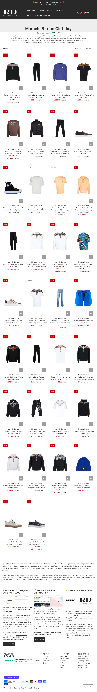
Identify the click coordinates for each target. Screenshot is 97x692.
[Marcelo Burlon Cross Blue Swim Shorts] (83, 298)
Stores (45, 656)
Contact (46, 661)
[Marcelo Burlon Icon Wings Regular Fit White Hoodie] (36, 241)
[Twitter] (13, 656)
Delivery (63, 661)
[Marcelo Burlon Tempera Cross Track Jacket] (36, 128)
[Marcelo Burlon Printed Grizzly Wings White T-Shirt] (36, 298)
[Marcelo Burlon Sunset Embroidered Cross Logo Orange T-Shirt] (60, 185)
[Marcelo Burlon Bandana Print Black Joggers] (36, 408)
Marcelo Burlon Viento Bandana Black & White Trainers (37, 544)
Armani (12, 637)
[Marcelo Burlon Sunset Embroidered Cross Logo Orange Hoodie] (83, 185)
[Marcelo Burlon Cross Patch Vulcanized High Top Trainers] (13, 185)
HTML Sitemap (83, 667)
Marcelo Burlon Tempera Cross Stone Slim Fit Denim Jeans (60, 323)
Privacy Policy (83, 658)
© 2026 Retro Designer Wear (14, 688)
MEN (43, 4)
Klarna (62, 665)
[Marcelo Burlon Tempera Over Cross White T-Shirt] (36, 185)
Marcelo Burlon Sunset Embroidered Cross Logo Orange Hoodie (84, 210)
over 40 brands (21, 635)
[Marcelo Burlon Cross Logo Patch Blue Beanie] (83, 462)
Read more (9, 644)
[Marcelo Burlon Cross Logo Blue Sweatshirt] (60, 72)
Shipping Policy (83, 661)
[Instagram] (7, 656)
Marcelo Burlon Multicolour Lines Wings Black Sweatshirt (13, 97)
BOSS (18, 637)
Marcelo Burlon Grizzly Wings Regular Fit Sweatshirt (60, 266)
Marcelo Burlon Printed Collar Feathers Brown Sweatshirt (13, 154)
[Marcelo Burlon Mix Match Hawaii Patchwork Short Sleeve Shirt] (83, 241)
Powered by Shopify (32, 688)
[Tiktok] (10, 656)
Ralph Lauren (18, 639)
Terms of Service (84, 663)
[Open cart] (92, 13)
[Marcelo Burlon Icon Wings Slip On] (83, 128)
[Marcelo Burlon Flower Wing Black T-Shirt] (83, 72)
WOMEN (48, 4)
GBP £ (88, 13)
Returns (63, 663)
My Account (64, 658)
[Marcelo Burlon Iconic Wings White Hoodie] (13, 462)
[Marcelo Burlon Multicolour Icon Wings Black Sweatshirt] (83, 354)
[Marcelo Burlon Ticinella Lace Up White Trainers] (13, 519)
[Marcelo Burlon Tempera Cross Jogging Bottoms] (36, 354)
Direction (39, 639)
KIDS (54, 4)
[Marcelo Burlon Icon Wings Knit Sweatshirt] (13, 354)
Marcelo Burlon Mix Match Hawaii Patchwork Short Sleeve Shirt (83, 266)
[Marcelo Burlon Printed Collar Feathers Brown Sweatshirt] (13, 128)
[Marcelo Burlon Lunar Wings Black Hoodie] (83, 408)
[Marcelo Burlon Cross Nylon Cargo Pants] (13, 241)
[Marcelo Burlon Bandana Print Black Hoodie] (13, 408)
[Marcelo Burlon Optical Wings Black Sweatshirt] (36, 462)
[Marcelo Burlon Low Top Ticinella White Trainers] (13, 298)
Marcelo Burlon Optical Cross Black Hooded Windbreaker (60, 488)
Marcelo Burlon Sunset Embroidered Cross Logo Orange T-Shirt (60, 210)
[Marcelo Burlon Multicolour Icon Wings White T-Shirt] (60, 354)
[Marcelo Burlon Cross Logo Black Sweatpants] (36, 72)
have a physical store (53, 609)
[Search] (78, 13)
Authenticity (82, 665)
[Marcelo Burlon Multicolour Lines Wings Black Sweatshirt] (13, 72)
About (45, 658)
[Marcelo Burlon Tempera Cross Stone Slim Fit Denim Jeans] (60, 298)
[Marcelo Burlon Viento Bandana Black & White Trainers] (36, 519)
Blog (44, 663)
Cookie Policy (82, 656)
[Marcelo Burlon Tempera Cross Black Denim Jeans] (60, 128)
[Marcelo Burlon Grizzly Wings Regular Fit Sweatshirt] (60, 241)
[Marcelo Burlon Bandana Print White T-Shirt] (60, 408)
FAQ (61, 667)
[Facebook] (4, 656)
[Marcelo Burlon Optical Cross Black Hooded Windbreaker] (60, 462)
